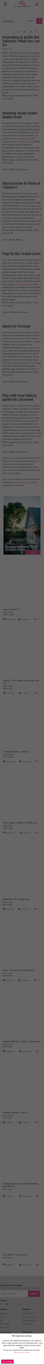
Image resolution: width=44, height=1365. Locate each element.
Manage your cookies (22, 1352)
